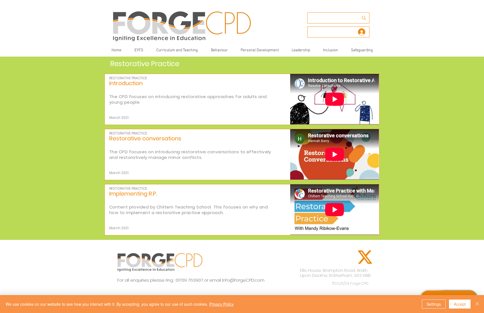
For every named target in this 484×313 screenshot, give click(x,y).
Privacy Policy (221, 304)
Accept (460, 304)
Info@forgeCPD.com (243, 280)
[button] (219, 50)
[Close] (477, 304)
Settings (434, 304)
